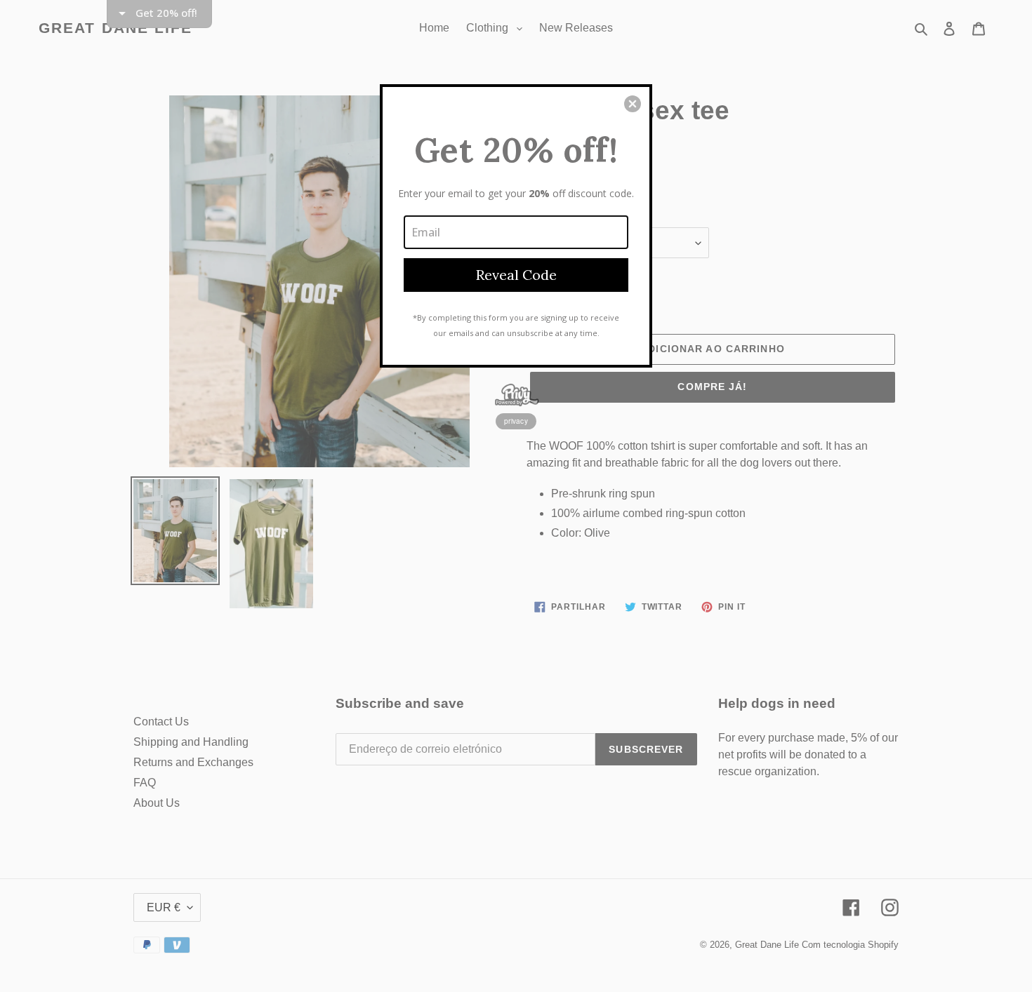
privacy (516, 421)
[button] (632, 103)
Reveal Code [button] (516, 274)
